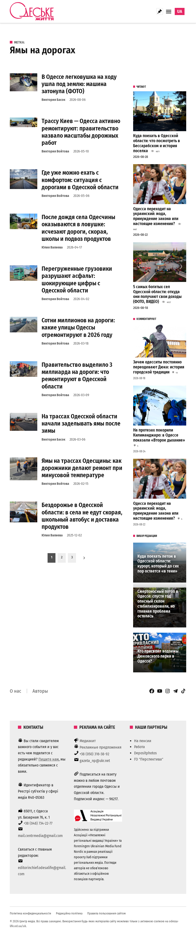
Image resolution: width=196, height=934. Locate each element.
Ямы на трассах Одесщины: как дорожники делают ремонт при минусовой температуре (82, 468)
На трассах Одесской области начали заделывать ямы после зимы (81, 423)
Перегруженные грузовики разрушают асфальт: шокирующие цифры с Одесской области (77, 279)
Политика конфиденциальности (30, 913)
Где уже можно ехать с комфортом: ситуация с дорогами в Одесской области (80, 180)
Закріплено (159, 11)
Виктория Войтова (55, 151)
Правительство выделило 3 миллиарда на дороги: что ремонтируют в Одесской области (77, 375)
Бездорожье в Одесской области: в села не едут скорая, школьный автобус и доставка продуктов (82, 515)
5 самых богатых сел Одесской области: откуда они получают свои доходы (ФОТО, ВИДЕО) (157, 294)
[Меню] (169, 11)
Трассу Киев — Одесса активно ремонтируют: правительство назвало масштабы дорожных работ (81, 131)
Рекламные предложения (100, 747)
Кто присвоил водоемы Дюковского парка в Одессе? (158, 656)
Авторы (40, 691)
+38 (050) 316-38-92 (94, 754)
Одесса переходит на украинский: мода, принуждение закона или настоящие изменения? (155, 216)
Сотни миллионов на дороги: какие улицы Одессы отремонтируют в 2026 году (78, 327)
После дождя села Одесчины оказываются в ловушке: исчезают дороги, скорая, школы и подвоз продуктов (78, 228)
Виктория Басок (53, 100)
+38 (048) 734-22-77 (38, 823)
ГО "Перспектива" (148, 759)
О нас (15, 691)
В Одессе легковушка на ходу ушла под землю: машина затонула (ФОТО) (79, 84)
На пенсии (142, 741)
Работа (139, 747)
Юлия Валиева (52, 247)
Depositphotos (145, 753)
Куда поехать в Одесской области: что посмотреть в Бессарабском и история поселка (156, 143)
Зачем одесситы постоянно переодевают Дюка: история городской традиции (158, 367)
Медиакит (88, 741)
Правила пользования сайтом (106, 913)
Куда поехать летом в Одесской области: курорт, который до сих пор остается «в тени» (158, 564)
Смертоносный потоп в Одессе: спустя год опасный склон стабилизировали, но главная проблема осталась (157, 604)
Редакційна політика (69, 913)
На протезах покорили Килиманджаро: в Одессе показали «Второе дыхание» (159, 435)
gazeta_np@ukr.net (95, 760)
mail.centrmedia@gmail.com (40, 835)
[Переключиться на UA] (180, 11)
